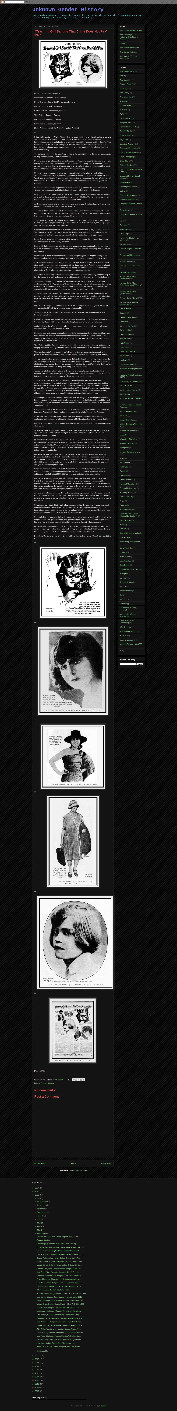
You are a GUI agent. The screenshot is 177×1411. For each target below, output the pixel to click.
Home (73, 1163)
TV (121, 595)
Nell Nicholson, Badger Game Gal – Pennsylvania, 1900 (59, 1261)
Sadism (123, 529)
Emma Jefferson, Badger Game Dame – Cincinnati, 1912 (60, 1254)
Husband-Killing (126, 364)
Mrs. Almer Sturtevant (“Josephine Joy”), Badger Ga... (59, 1336)
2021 (37, 1198)
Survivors (124, 578)
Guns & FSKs (125, 334)
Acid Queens (125, 80)
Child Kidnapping (127, 157)
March (40, 1230)
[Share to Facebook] (81, 1079)
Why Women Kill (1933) (129, 631)
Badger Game (125, 123)
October (40, 1209)
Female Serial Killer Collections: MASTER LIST (131, 284)
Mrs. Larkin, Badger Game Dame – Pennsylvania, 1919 (59, 1297)
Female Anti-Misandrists (130, 255)
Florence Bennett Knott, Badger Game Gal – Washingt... (60, 1276)
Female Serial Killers (128, 298)
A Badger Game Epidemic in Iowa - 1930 (53, 1290)
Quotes (123, 505)
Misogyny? (124, 448)
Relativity (123, 524)
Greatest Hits (125, 330)
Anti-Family (124, 93)
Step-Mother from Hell (129, 569)
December (41, 1201)
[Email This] (73, 1079)
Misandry (123, 435)
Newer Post (40, 1163)
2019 (37, 1359)
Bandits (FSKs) (126, 131)
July (39, 1219)
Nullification (124, 467)
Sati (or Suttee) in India (129, 533)
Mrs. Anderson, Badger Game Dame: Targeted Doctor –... (60, 1322)
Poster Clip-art (126, 497)
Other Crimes (125, 480)
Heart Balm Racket (127, 351)
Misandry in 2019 (127, 443)
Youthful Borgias (126, 640)
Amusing (123, 88)
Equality (123, 221)
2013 (37, 1380)
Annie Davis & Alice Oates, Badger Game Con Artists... (59, 1347)
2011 (37, 1387)
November (41, 1205)
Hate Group (124, 343)
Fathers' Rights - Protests (130, 249)
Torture (123, 586)
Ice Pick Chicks (126, 386)
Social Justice (125, 561)
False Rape (124, 234)
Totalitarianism (126, 591)
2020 (37, 1356)
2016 (37, 1370)
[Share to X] (78, 1079)
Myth (122, 458)
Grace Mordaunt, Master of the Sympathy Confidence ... (60, 1279)
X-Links (123, 636)
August (40, 1216)
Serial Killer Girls (126, 548)
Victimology (124, 603)
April (39, 1226)
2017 (37, 1366)
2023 (37, 1191)
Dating (122, 191)
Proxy (122, 501)
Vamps (122, 599)
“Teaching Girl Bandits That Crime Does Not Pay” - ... (58, 1244)
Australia (123, 110)
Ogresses (124, 475)
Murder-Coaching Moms (130, 452)
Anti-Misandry (125, 97)
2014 (37, 1377)
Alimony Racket (126, 84)
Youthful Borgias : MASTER (131, 644)
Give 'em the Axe (127, 326)
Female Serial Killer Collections (128, 277)
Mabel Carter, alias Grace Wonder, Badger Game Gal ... (60, 1269)
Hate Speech (125, 347)
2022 (37, 1195)
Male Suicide (125, 394)
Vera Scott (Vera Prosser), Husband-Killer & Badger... (58, 1272)
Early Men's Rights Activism (131, 214)
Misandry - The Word (128, 439)
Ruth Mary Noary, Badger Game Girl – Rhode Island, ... (59, 1283)
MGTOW (123, 416)
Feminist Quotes (126, 309)
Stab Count (124, 565)
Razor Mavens (126, 509)
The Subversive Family (129, 48)
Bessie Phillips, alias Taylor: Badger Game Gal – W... (58, 1258)
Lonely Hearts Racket (128, 390)
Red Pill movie (126, 520)
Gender (123, 313)
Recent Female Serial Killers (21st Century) (129, 515)
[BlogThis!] (76, 1079)
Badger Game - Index (129, 127)
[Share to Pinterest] (83, 1079)
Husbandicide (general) (129, 381)
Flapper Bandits (43, 1240)
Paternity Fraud (126, 492)
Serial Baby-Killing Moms (130, 542)
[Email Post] (69, 1079)
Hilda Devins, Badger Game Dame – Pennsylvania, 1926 (60, 1318)
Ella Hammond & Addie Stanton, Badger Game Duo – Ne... (61, 1300)
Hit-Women (124, 356)
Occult (122, 471)
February (41, 1233)
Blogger (102, 1406)
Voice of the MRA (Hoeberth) (127, 622)
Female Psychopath (128, 272)
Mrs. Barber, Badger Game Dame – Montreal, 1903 (58, 1315)
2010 (37, 1391)
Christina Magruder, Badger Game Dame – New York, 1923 (61, 1247)
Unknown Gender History (68, 10)
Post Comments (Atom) (78, 1171)
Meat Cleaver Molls (128, 411)
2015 (37, 1373)
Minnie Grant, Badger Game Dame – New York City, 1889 (60, 1304)
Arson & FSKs (125, 105)
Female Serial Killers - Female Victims (129, 303)
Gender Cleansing (127, 317)
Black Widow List (127, 135)
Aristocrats (124, 101)
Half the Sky (125, 339)
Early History (125, 210)
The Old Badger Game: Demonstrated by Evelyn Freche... (60, 1332)
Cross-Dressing (126, 182)
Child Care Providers (128, 152)
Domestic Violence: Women (131, 204)
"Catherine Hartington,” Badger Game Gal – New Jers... (59, 1311)
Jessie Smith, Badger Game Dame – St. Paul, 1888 (58, 1308)
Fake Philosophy (126, 229)
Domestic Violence (127, 199)
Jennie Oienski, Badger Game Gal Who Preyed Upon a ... (60, 1325)
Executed (124, 225)
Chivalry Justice (126, 165)
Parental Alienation (127, 484)
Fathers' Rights (126, 244)
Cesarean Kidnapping (129, 148)
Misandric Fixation (127, 431)
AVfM (122, 114)
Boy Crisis (124, 140)
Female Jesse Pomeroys (130, 266)
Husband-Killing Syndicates (131, 368)
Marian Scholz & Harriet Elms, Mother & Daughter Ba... (59, 1265)
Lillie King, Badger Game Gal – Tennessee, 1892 (57, 1343)
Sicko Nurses (125, 557)
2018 (37, 1363)
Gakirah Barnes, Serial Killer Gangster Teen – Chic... (58, 1237)
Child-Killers (125, 161)
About (122, 76)
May (39, 1223)
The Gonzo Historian (128, 52)
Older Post (106, 1163)
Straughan (124, 574)
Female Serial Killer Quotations (128, 292)
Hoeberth (124, 360)
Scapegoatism (126, 537)
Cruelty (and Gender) (128, 187)
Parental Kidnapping (128, 488)
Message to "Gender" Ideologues (128, 57)
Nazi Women (125, 462)
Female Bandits (47, 1083)
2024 (37, 1188)
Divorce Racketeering (128, 195)
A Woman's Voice (127, 71)
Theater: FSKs (126, 582)
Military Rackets (126, 420)
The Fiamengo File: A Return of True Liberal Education (129, 37)
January (40, 1351)
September (42, 1212)
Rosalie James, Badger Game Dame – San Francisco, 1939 (61, 1293)
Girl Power (124, 322)
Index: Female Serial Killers (131, 30)
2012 (37, 1384)
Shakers (123, 552)
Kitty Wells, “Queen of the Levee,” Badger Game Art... (59, 1329)
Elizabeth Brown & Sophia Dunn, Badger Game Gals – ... (60, 1251)
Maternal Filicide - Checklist (131, 398)
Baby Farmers (126, 118)
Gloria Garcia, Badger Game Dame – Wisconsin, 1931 (59, 1286)
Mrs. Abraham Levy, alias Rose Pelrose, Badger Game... (60, 1339)
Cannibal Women (127, 144)
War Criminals (125, 627)
